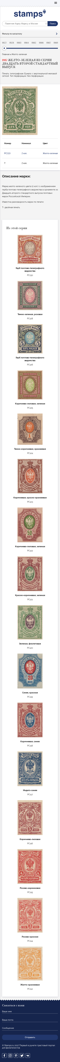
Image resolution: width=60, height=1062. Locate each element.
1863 (19, 43)
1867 (48, 43)
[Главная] (30, 14)
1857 (4, 43)
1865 (34, 43)
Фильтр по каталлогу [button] (12, 34)
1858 (11, 43)
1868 (56, 43)
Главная (5, 54)
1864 (26, 43)
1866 (41, 43)
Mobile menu (55, 3)
